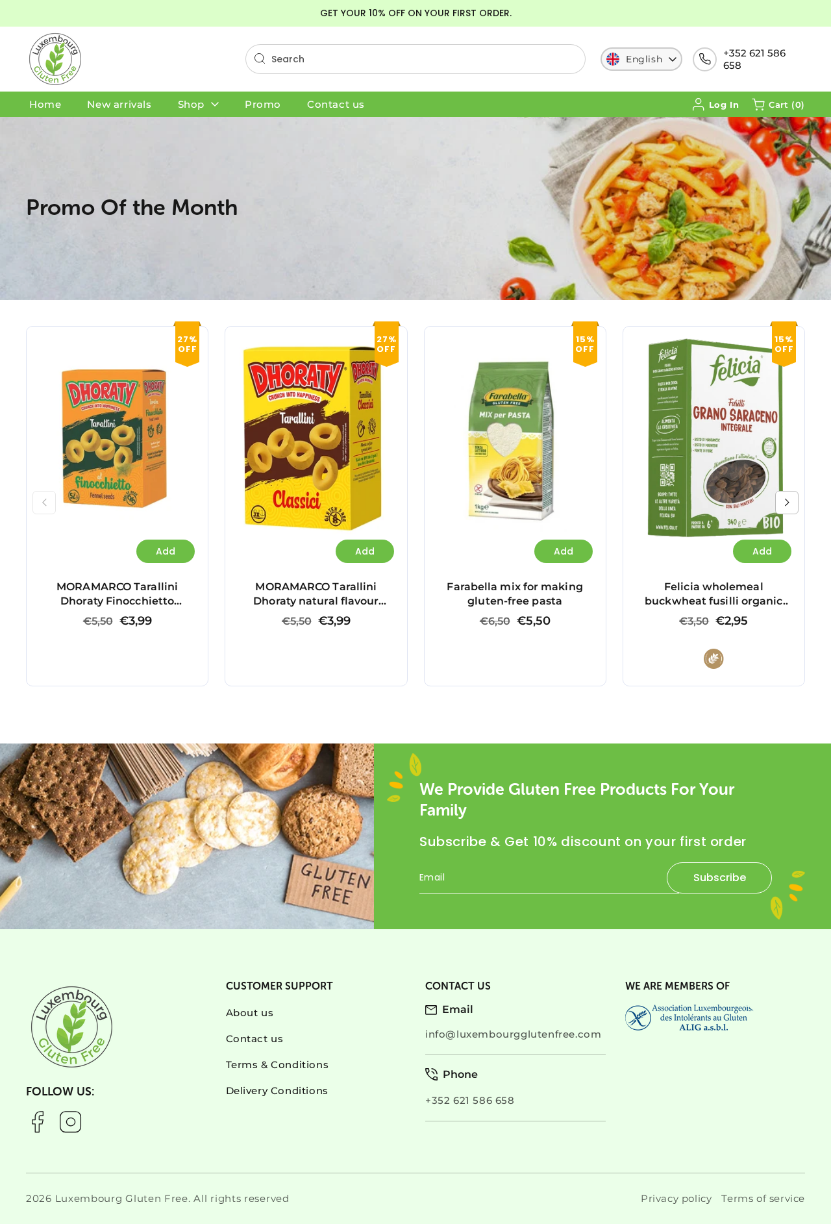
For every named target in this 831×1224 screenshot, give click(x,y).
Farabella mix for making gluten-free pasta (494, 346)
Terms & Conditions (277, 1064)
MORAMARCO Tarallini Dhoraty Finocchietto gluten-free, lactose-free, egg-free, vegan (110, 353)
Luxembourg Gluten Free (121, 1198)
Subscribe (719, 877)
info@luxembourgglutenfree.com (513, 1034)
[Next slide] (787, 502)
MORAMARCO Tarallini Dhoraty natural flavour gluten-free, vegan (309, 353)
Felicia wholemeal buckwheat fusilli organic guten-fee (705, 346)
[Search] (259, 58)
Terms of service (763, 1198)
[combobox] (415, 59)
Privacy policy (676, 1198)
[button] (778, 104)
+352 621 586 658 (754, 59)
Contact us (255, 1038)
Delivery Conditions (277, 1090)
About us (250, 1012)
